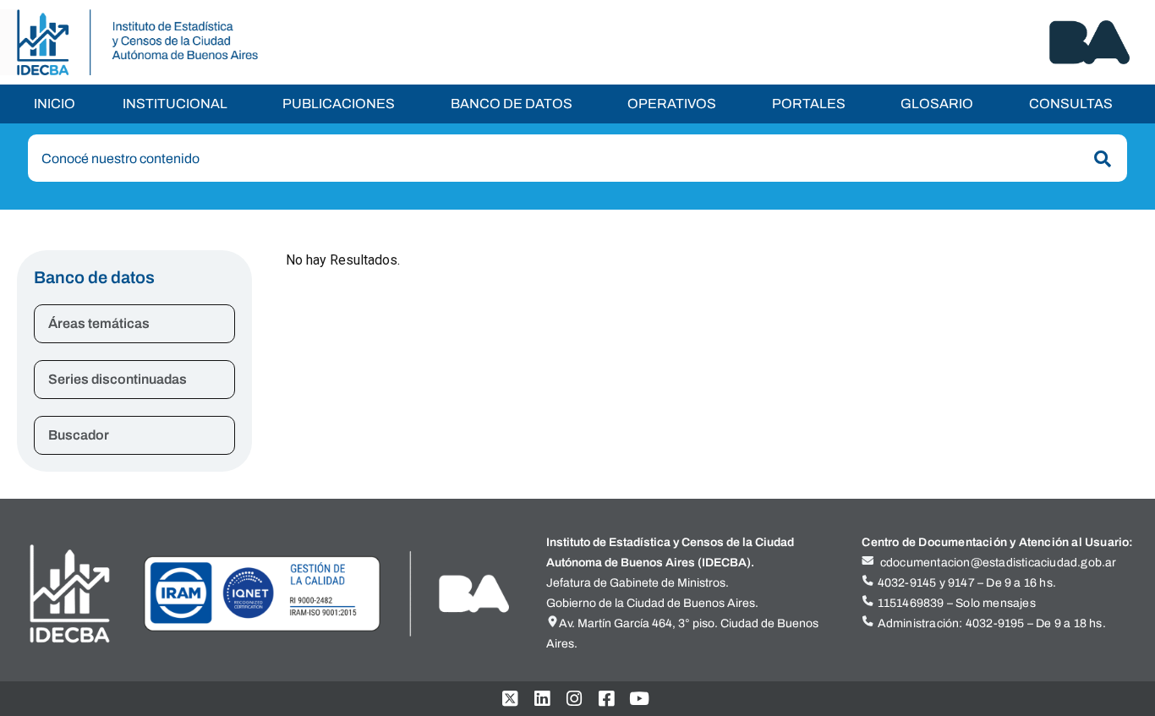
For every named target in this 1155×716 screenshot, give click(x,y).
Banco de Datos (511, 103)
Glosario (936, 103)
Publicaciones (338, 103)
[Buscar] (1099, 158)
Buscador (78, 435)
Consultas (1071, 103)
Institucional (175, 103)
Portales (809, 103)
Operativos (671, 103)
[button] (179, 104)
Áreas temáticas (99, 323)
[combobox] (577, 158)
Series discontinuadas (117, 379)
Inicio (54, 103)
